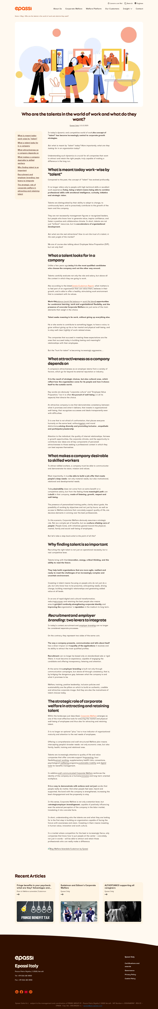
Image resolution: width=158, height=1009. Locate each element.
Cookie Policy (130, 979)
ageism (82, 423)
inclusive (85, 776)
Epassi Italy (74, 126)
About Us (57, 9)
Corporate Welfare (73, 9)
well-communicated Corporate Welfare (75, 773)
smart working (62, 760)
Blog (21, 16)
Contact (139, 9)
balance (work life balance (68, 301)
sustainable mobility (87, 763)
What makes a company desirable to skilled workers (28, 160)
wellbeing (64, 763)
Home (17, 16)
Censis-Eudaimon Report (83, 286)
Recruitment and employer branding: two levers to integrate (28, 177)
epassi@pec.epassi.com (92, 1006)
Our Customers (112, 9)
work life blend (89, 301)
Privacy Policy (130, 975)
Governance (129, 971)
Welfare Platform (94, 9)
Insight (126, 9)
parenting (89, 757)
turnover (59, 601)
